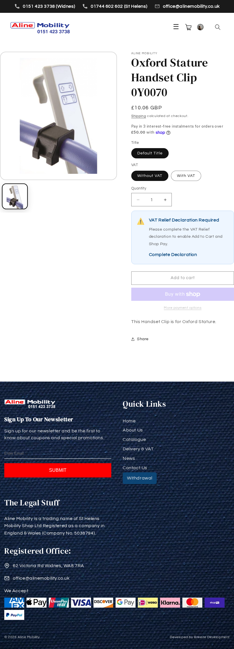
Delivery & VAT (138, 449)
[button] (217, 27)
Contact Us (135, 467)
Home (129, 421)
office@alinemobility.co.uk (191, 6)
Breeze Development (212, 637)
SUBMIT (57, 470)
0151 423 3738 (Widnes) (49, 6)
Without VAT (149, 176)
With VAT (186, 176)
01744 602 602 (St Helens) (119, 6)
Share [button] (143, 339)
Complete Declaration (173, 254)
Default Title (150, 153)
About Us (133, 430)
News (129, 458)
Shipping (138, 116)
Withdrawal (139, 478)
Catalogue (134, 439)
